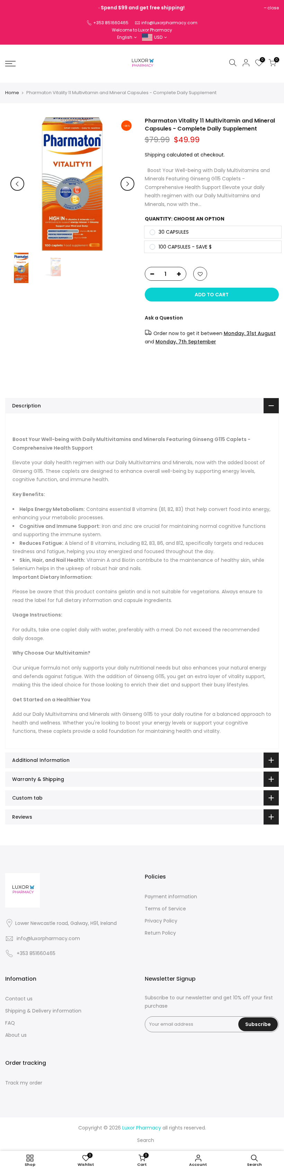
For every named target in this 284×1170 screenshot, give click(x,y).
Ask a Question (164, 317)
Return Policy (160, 932)
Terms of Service (165, 908)
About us (16, 1035)
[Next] (127, 184)
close (273, 8)
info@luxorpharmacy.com (169, 23)
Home (12, 93)
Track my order (23, 1082)
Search (145, 1140)
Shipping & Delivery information (43, 1010)
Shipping (155, 154)
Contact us (19, 998)
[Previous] (17, 184)
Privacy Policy (161, 920)
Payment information (171, 896)
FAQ (10, 1022)
